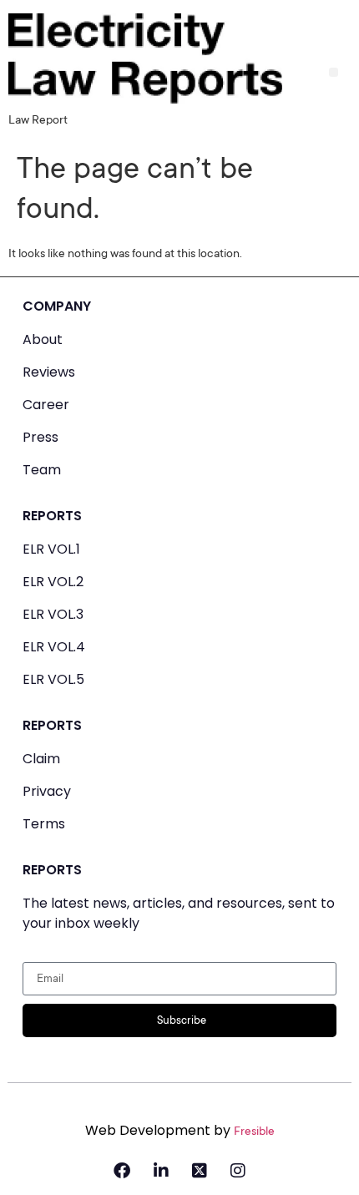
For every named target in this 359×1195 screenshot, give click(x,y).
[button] (333, 72)
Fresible (254, 1132)
